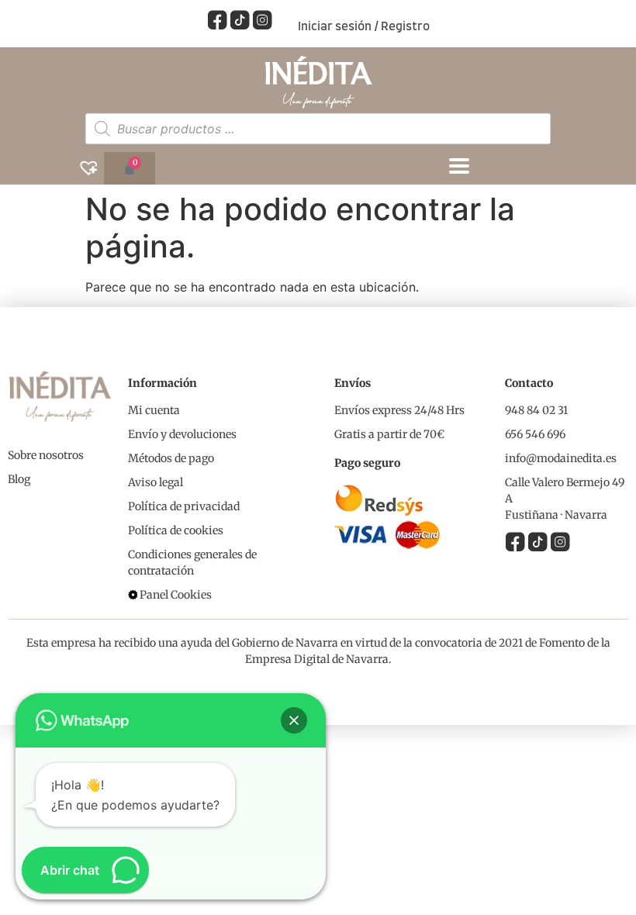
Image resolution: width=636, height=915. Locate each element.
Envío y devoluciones (182, 434)
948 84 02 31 (536, 410)
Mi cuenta (154, 410)
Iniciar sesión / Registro (364, 27)
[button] (294, 720)
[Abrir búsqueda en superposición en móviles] (318, 128)
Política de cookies (175, 530)
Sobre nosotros (46, 455)
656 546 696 (535, 434)
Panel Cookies (176, 595)
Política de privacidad (184, 506)
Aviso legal (155, 482)
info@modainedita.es (561, 458)
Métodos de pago (171, 458)
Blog (19, 479)
